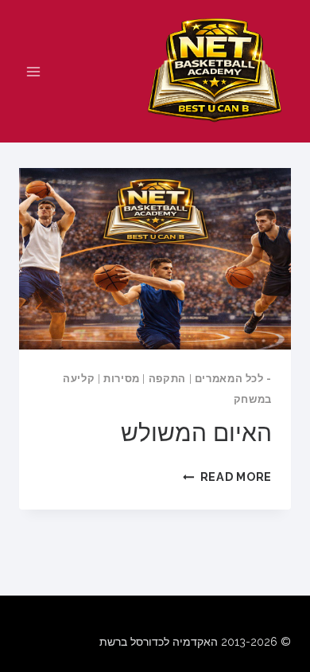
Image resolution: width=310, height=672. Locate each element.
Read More (227, 476)
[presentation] (155, 259)
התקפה (167, 379)
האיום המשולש (196, 433)
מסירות (121, 379)
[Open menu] (33, 71)
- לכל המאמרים (233, 379)
